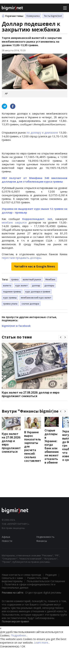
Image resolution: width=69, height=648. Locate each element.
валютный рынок (32, 279)
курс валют (21, 285)
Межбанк (50, 279)
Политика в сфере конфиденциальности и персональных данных (28, 586)
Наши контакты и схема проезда (21, 574)
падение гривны (12, 291)
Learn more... (42, 642)
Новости (7, 541)
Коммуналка (33, 15)
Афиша (6, 536)
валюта (7, 285)
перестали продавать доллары (21, 257)
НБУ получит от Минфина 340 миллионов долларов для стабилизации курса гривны (34, 179)
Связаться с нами (12, 578)
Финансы (41, 541)
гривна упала (10, 303)
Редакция (51, 574)
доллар (36, 285)
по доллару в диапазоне (42, 132)
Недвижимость (45, 536)
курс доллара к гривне (37, 291)
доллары (49, 285)
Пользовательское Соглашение (46, 581)
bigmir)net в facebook (16, 325)
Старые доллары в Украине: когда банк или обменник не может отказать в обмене (52, 446)
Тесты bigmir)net (53, 15)
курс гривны (10, 297)
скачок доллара (30, 303)
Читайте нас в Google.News (34, 266)
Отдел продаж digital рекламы (43, 592)
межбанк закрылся (14, 222)
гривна (15, 279)
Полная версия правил (15, 621)
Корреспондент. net (37, 219)
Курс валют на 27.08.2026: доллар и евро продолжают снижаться (30, 394)
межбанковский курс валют (36, 297)
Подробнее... (19, 635)
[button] (61, 337)
